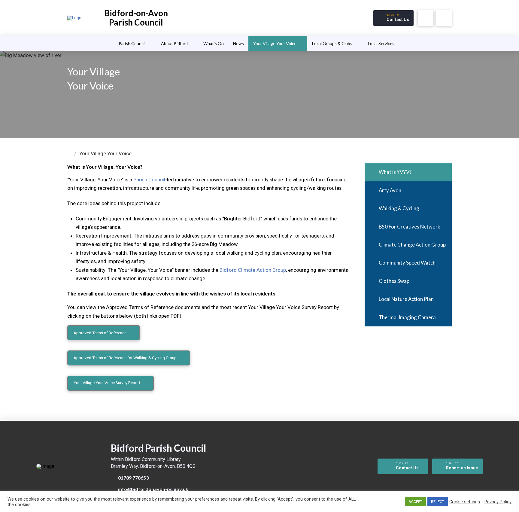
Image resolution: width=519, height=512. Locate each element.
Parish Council (149, 180)
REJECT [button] (437, 501)
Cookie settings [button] (464, 501)
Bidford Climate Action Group (253, 270)
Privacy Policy (497, 501)
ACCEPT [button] (415, 501)
